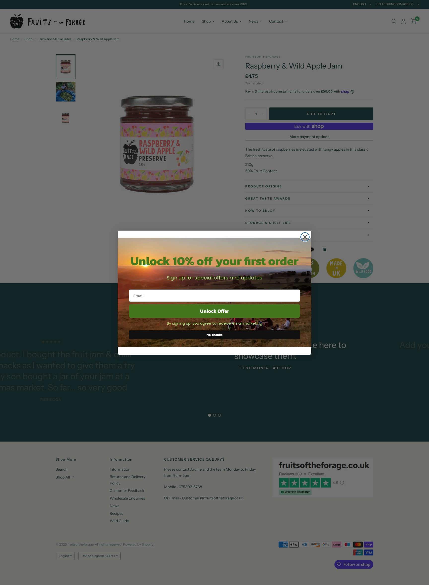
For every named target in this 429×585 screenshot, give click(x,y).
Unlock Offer (214, 311)
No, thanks (214, 334)
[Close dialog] (305, 237)
